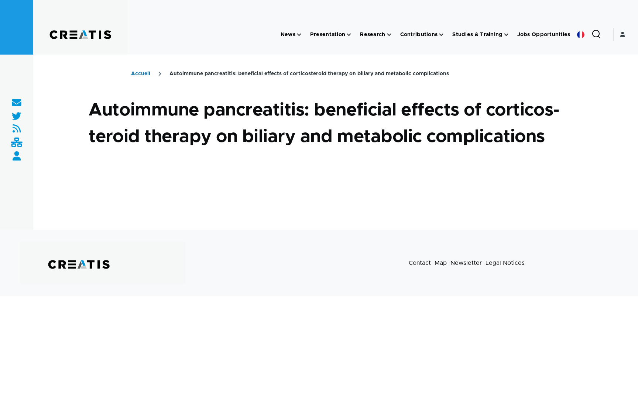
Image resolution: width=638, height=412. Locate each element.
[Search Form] (596, 35)
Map (441, 263)
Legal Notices (505, 263)
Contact (420, 263)
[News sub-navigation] (299, 35)
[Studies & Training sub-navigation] (506, 35)
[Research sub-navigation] (389, 35)
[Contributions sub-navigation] (441, 35)
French (580, 34)
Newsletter (466, 263)
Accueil (140, 73)
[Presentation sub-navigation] (349, 35)
